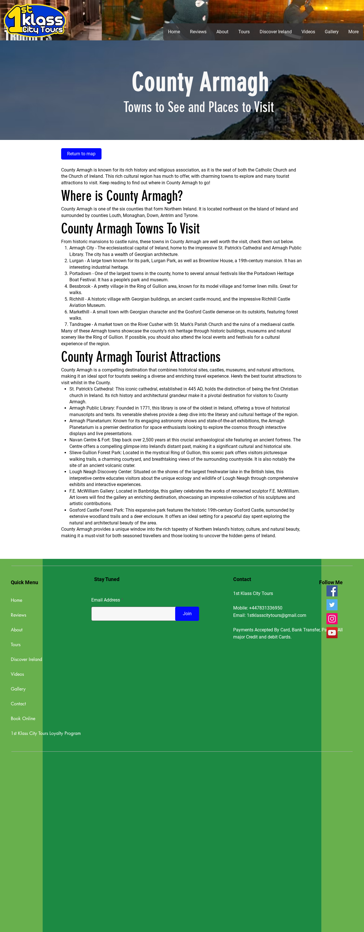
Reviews (18, 615)
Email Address (105, 600)
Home (16, 600)
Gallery (18, 689)
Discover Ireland (26, 659)
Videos (17, 674)
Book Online (23, 719)
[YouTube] (332, 632)
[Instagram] (332, 618)
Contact (18, 704)
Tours (15, 645)
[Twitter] (332, 604)
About (16, 630)
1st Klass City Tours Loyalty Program (40, 733)
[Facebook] (332, 590)
